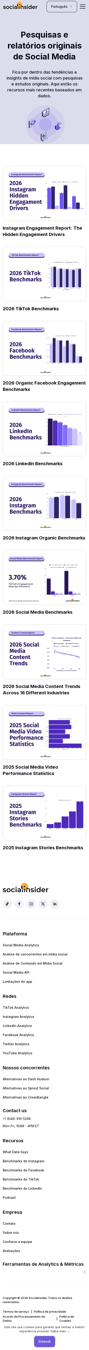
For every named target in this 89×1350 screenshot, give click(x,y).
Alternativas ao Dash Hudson (26, 1079)
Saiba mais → (60, 1331)
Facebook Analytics (18, 1035)
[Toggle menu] (82, 6)
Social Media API (16, 972)
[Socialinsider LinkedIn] (54, 904)
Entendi (45, 1341)
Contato (9, 1223)
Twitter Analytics (16, 1044)
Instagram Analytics (18, 1017)
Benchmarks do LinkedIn (22, 1188)
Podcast (9, 1197)
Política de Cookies (66, 1318)
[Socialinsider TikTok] (7, 904)
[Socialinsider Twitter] (42, 904)
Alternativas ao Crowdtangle (25, 1097)
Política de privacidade (50, 1311)
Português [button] (59, 6)
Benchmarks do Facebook (23, 1170)
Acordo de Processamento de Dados (24, 1318)
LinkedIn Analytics (17, 1026)
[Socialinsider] (20, 6)
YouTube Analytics (17, 1053)
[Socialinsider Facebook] (19, 904)
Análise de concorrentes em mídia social (35, 954)
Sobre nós (11, 1233)
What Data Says (15, 1152)
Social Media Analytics (21, 945)
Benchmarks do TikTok (21, 1179)
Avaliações (11, 1251)
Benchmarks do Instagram (23, 1161)
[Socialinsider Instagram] (31, 904)
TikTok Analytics (16, 1007)
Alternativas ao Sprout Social (26, 1088)
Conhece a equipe (17, 1242)
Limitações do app (17, 981)
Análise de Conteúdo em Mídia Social (33, 963)
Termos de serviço (16, 1311)
